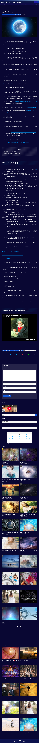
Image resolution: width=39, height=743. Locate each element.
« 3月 (8, 443)
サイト (4, 390)
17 (26, 438)
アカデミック (4, 14)
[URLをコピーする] (34, 354)
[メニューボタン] (38, 2)
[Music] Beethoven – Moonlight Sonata (13, 153)
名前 (4, 382)
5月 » (31, 443)
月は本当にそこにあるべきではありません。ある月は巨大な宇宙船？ (16, 142)
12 (9, 438)
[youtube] (20, 626)
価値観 (13, 14)
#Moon (25, 350)
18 (29, 438)
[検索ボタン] (35, 2)
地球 (18, 14)
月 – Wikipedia (5, 83)
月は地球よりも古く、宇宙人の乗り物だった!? (12, 251)
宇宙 (15, 14)
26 (9, 441)
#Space (29, 350)
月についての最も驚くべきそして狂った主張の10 (12, 255)
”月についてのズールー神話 (10, 151)
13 (12, 438)
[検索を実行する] (36, 415)
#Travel (35, 350)
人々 (3, 199)
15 (19, 438)
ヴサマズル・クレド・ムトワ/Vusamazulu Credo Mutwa (23, 132)
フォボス (11, 83)
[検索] (21, 626)
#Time (31, 350)
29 (19, 441)
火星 (14, 83)
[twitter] (18, 626)
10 (26, 436)
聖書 (15, 209)
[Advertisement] (19, 636)
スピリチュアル (9, 14)
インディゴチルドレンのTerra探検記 (11, 2)
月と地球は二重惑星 (32, 107)
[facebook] (17, 626)
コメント (4, 369)
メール (4, 386)
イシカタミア (32, 262)
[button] (4, 354)
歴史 (20, 14)
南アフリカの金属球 (6, 258)
